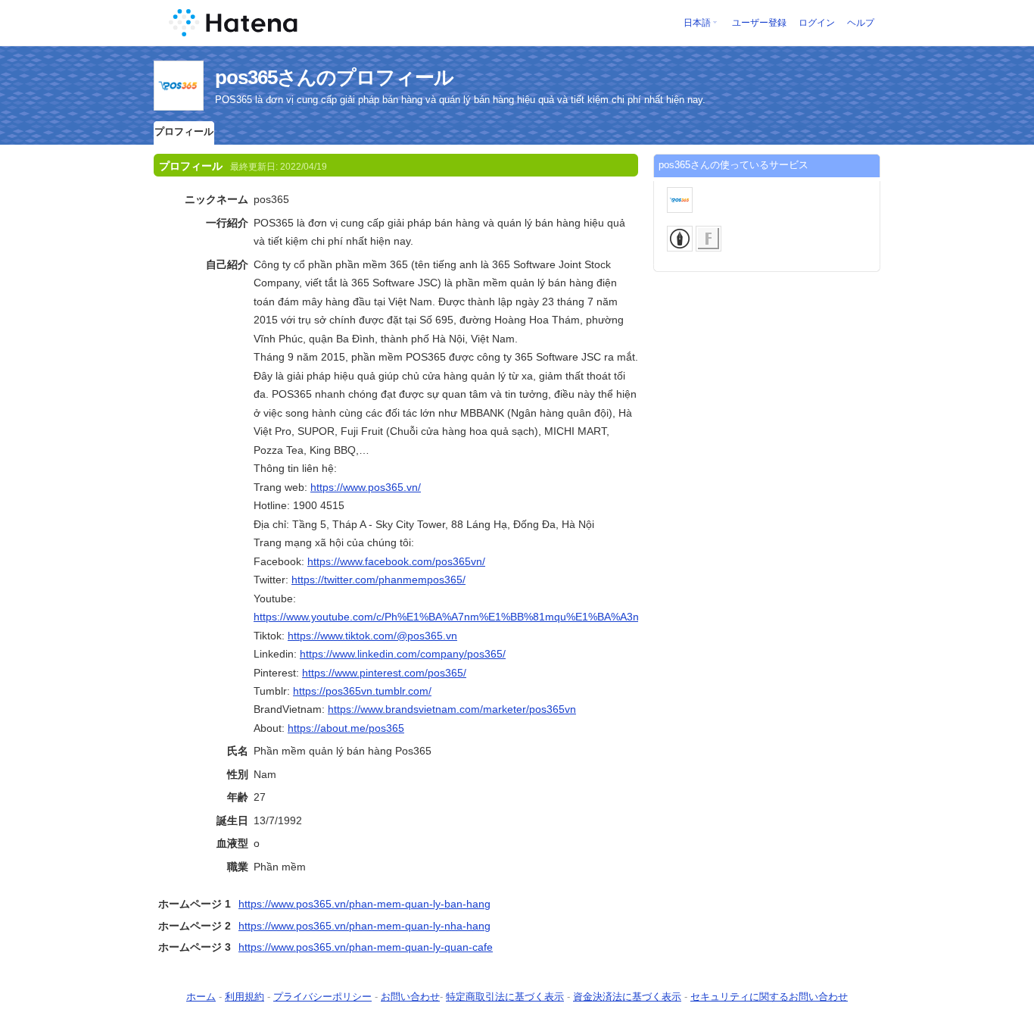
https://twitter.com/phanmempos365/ (378, 579)
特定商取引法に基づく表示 (505, 996)
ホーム (201, 996)
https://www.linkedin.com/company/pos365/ (403, 654)
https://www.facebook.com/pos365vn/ (396, 561)
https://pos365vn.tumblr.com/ (362, 691)
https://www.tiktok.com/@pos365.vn (372, 636)
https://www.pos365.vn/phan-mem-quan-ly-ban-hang (364, 904)
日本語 (697, 22)
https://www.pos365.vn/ (365, 487)
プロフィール (183, 131)
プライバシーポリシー (322, 996)
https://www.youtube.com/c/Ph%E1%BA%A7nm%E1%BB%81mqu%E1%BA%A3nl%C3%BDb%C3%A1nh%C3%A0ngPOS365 (550, 617)
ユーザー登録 (759, 22)
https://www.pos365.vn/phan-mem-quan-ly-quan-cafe (365, 947)
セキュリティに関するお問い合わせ (769, 996)
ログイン (817, 22)
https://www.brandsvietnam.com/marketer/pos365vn (452, 709)
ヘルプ (860, 22)
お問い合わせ (410, 996)
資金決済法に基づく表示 (627, 996)
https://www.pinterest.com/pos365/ (384, 673)
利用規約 (244, 996)
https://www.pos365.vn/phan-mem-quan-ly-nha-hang (364, 926)
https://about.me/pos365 (346, 728)
